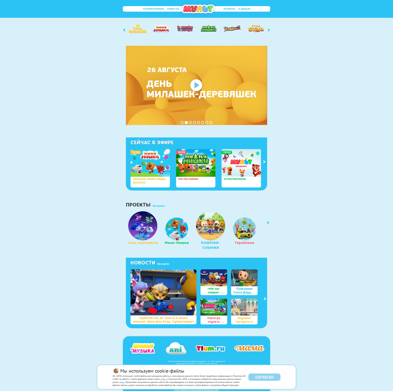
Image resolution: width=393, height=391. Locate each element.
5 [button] (198, 122)
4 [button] (194, 122)
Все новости (163, 263)
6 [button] (202, 122)
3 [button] (190, 122)
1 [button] (182, 122)
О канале (244, 9)
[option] (137, 28)
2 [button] (186, 122)
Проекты (229, 9)
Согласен (264, 377)
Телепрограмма (153, 9)
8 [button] (211, 122)
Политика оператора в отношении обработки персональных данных (196, 390)
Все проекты (159, 205)
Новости (173, 9)
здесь (163, 379)
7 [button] (206, 122)
